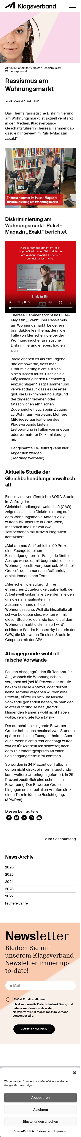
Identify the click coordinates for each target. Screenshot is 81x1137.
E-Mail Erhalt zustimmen (30, 999)
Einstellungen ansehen (40, 1121)
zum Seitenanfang (60, 839)
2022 (9, 896)
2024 (9, 882)
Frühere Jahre (16, 903)
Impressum (60, 1131)
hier (65, 448)
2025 (9, 874)
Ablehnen (40, 1109)
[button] (74, 1073)
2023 (9, 889)
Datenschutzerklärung (52, 1004)
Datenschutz (44, 1131)
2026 (9, 867)
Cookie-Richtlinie (24, 1131)
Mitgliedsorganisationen (31, 419)
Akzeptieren (40, 1098)
